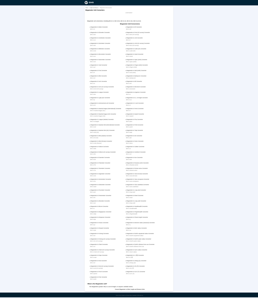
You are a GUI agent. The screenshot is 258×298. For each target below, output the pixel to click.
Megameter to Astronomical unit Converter (102, 103)
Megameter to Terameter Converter (100, 168)
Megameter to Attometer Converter (100, 201)
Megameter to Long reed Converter (136, 190)
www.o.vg (141, 295)
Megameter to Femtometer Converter (101, 195)
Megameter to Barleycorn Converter (136, 76)
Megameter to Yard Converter (99, 65)
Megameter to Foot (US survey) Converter (138, 32)
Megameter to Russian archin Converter (137, 163)
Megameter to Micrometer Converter (101, 54)
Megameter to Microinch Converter (136, 86)
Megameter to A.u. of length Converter (137, 97)
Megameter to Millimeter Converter (100, 48)
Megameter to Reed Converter (134, 195)
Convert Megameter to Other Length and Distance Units (130, 289)
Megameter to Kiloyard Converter (100, 228)
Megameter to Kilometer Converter (100, 32)
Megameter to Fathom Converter (100, 146)
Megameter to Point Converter (134, 125)
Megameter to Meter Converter (99, 27)
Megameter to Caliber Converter (135, 146)
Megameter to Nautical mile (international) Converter (105, 125)
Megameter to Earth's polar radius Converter (138, 239)
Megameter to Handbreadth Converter (137, 206)
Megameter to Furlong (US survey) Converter (103, 239)
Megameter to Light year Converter (100, 97)
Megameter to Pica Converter (134, 119)
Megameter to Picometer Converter (100, 190)
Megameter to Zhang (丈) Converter (136, 260)
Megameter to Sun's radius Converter (136, 250)
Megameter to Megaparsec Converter (101, 211)
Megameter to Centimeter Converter (101, 38)
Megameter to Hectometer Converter (101, 179)
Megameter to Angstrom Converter (136, 92)
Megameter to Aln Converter (134, 135)
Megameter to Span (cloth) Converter (136, 59)
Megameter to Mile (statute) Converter (101, 135)
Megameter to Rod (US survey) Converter (102, 266)
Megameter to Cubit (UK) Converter (136, 48)
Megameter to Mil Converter (134, 81)
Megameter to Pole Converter (99, 277)
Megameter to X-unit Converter (135, 103)
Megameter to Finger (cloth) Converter (137, 65)
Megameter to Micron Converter (99, 206)
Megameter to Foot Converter (99, 70)
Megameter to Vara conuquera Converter (137, 179)
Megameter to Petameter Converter (100, 163)
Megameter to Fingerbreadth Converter (137, 211)
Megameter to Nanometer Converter (101, 59)
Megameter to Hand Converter (134, 54)
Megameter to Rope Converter (99, 255)
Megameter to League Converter (100, 92)
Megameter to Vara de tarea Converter (137, 173)
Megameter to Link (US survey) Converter (138, 43)
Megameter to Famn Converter (135, 141)
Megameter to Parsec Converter (99, 222)
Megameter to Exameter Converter (100, 157)
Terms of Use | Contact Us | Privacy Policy (124, 295)
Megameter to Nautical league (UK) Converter (103, 114)
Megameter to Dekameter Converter (101, 184)
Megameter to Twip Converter (134, 130)
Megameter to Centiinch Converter (136, 152)
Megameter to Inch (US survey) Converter (102, 86)
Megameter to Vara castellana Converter (137, 184)
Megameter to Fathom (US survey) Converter (103, 152)
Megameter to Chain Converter (99, 244)
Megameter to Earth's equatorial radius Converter (140, 233)
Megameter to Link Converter (134, 38)
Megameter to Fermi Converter (135, 108)
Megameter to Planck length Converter (137, 217)
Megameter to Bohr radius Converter (136, 228)
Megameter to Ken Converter (134, 157)
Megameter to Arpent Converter (135, 114)
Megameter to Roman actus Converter (137, 168)
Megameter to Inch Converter (99, 81)
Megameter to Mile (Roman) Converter (101, 141)
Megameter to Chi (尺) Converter (135, 266)
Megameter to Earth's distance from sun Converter (140, 244)
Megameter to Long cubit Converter (136, 201)
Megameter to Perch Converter (99, 271)
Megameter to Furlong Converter (100, 233)
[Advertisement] (129, 17)
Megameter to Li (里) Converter (135, 255)
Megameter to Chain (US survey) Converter (103, 250)
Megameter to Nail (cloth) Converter (136, 70)
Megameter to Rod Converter (99, 260)
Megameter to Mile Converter (99, 76)
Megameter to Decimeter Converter (100, 43)
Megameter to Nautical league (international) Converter (106, 108)
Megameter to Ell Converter (134, 27)
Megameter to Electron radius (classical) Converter (140, 222)
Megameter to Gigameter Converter (100, 173)
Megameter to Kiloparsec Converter (100, 217)
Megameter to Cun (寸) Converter (135, 271)
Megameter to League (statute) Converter (102, 119)
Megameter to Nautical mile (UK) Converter (103, 130)
